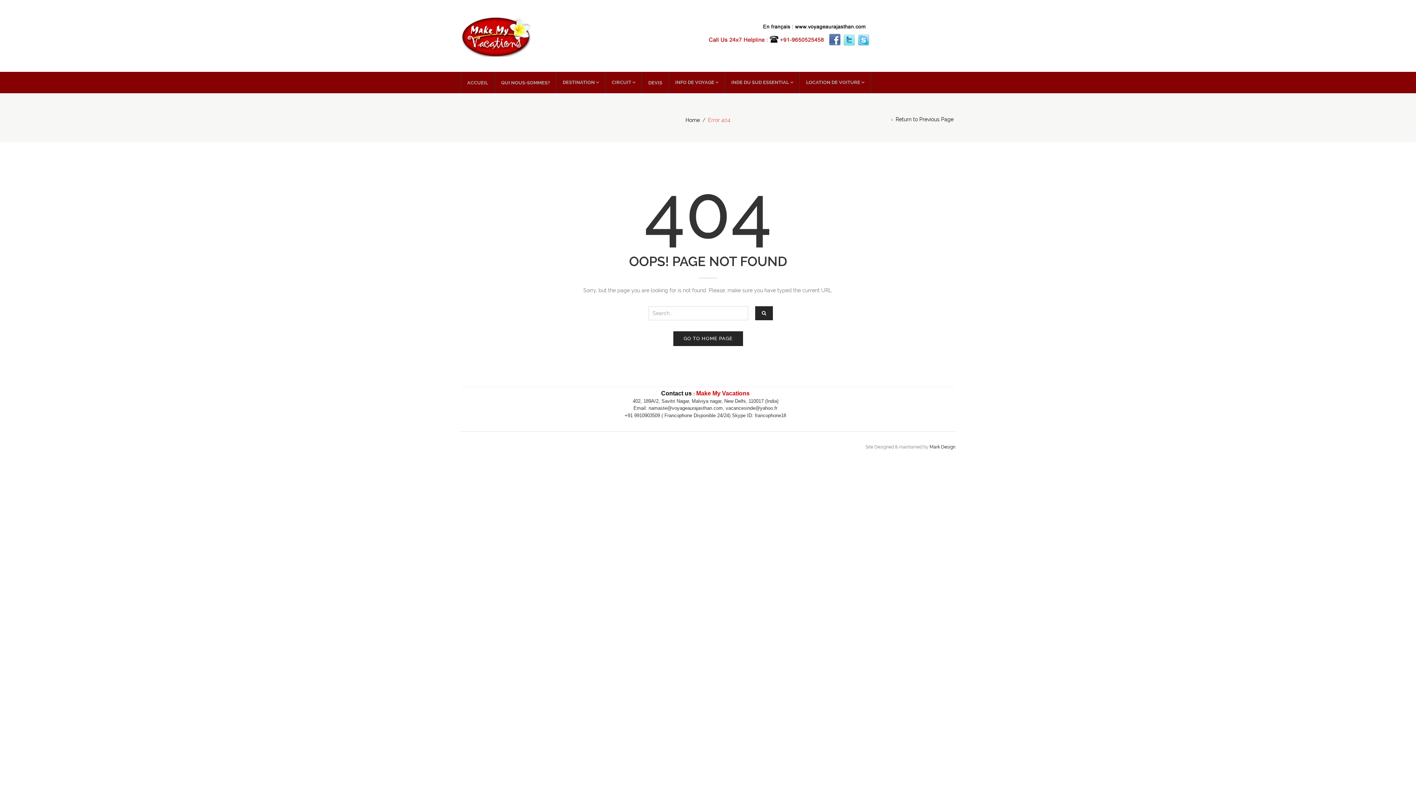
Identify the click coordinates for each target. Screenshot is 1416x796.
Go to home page (708, 338)
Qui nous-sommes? (525, 82)
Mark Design (942, 447)
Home (693, 120)
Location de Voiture (833, 82)
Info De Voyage (694, 82)
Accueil (477, 82)
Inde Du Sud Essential (760, 82)
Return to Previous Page (925, 119)
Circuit (621, 82)
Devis (655, 82)
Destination (579, 82)
